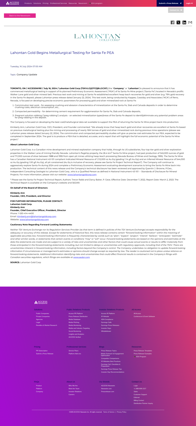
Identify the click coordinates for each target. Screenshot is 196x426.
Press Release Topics (109, 351)
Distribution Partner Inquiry (143, 403)
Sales (136, 391)
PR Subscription (42, 351)
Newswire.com (106, 388)
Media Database (74, 319)
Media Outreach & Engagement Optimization (112, 354)
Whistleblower (106, 331)
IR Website (105, 316)
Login (188, 3)
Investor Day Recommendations (112, 372)
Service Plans (73, 351)
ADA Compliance (107, 319)
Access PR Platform (76, 313)
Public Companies (42, 313)
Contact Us (174, 10)
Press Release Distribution (78, 316)
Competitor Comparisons (110, 358)
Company (39, 391)
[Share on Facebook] (172, 22)
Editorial (137, 397)
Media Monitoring (75, 325)
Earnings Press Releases (110, 325)
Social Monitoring (75, 331)
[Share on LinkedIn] (184, 22)
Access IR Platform (108, 313)
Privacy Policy (121, 412)
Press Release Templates (143, 351)
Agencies (39, 319)
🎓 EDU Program (140, 356)
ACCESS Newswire (108, 386)
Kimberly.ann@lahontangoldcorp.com (36, 216)
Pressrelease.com (107, 391)
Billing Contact (139, 400)
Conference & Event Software (144, 316)
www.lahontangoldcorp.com (82, 174)
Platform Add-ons (75, 354)
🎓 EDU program (95, 3)
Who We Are (73, 386)
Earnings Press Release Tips (111, 369)
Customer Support (140, 394)
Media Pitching (74, 322)
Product (39, 386)
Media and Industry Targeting (79, 328)
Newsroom (82, 3)
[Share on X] (178, 22)
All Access (137, 313)
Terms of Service (108, 412)
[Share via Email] (190, 22)
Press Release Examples (143, 354)
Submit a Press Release (168, 3)
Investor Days (106, 328)
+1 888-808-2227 (140, 388)
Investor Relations (75, 391)
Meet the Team (74, 388)
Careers (71, 394)
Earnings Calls (106, 322)
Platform (39, 388)
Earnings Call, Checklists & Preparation (110, 365)
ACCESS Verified (75, 337)
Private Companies (43, 316)
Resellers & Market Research (46, 325)
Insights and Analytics (76, 334)
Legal (38, 322)
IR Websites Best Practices (110, 361)
